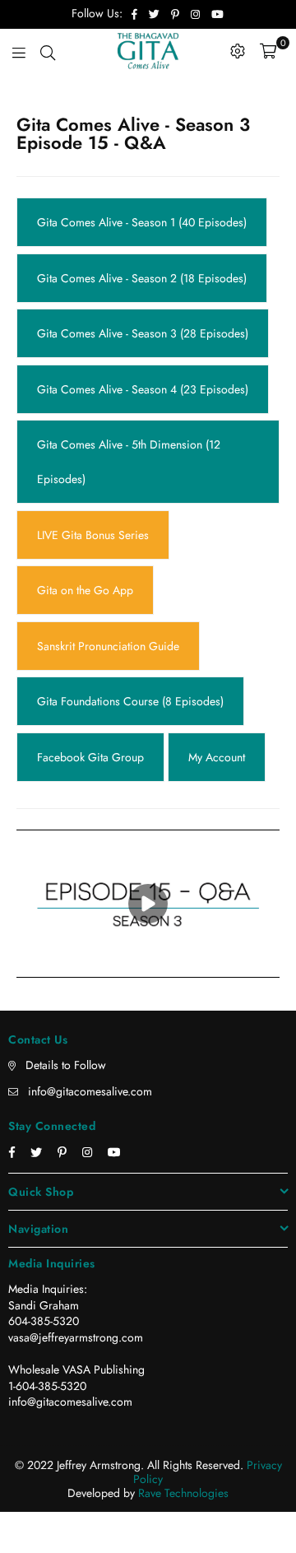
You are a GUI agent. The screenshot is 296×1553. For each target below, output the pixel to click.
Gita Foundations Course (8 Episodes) (130, 536)
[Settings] (237, 51)
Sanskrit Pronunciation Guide (108, 497)
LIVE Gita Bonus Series (93, 421)
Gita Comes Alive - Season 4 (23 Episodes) (142, 327)
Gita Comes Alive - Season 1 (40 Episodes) (142, 213)
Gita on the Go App (85, 459)
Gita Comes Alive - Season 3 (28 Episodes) (142, 289)
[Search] (47, 51)
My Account (216, 573)
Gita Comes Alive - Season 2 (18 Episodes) (142, 251)
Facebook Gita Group (90, 573)
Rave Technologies (183, 1301)
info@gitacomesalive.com (90, 899)
